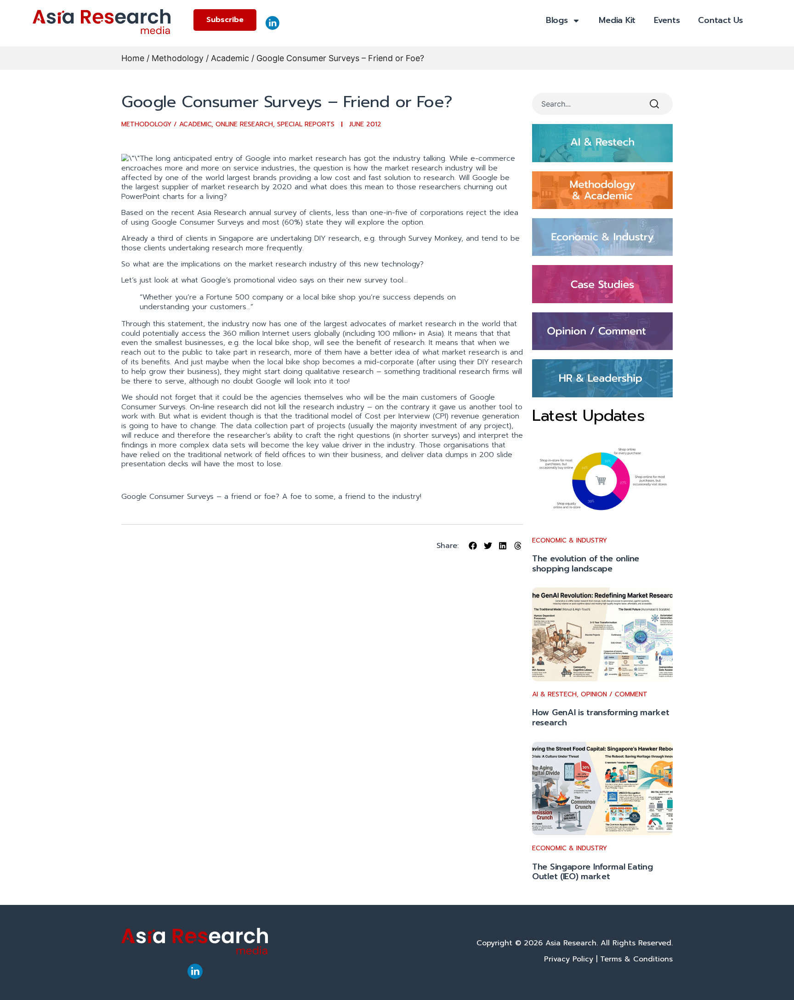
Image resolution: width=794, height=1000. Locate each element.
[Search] (656, 104)
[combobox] (586, 104)
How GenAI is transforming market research (600, 717)
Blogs (557, 20)
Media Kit (617, 20)
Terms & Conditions (636, 959)
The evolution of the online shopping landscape (585, 563)
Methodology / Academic (200, 58)
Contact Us (720, 20)
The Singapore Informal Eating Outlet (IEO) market (592, 871)
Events (667, 20)
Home (132, 58)
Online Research (244, 124)
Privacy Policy (568, 959)
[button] (473, 546)
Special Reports (306, 124)
